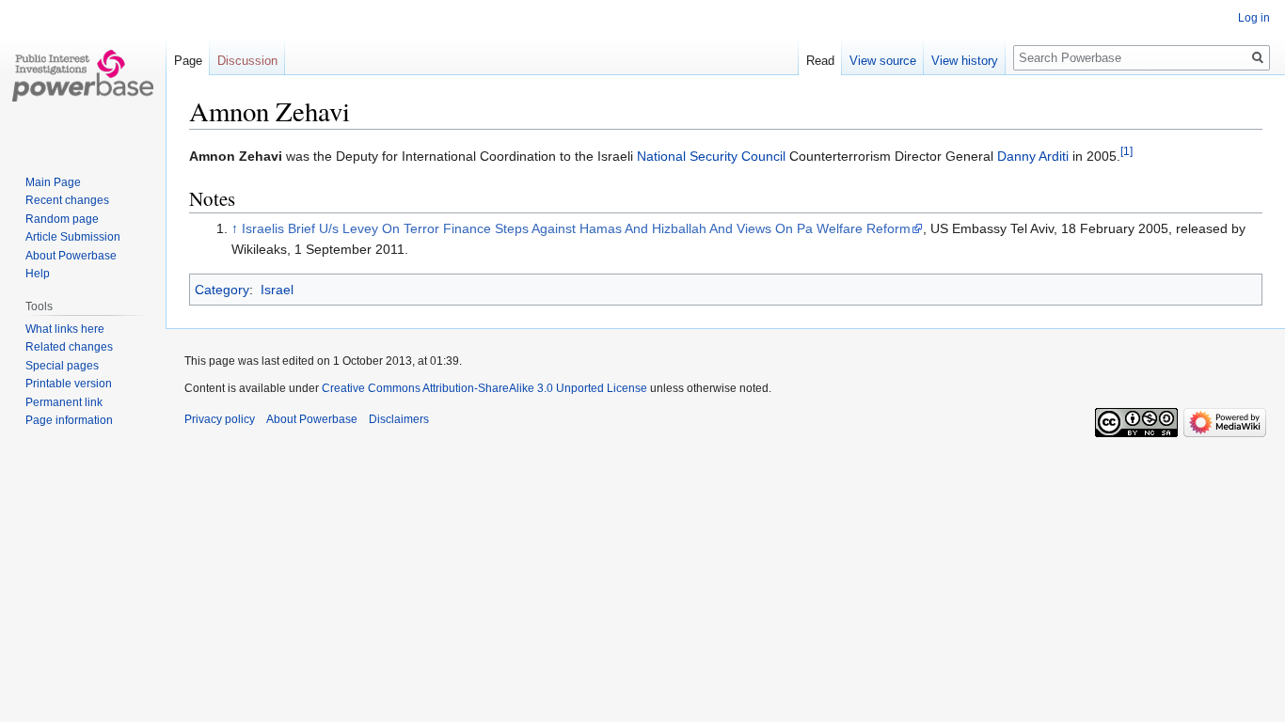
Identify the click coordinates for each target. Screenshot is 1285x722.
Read (820, 61)
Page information (69, 420)
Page (188, 61)
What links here (64, 329)
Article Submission (72, 236)
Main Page (53, 182)
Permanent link (64, 402)
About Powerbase (71, 255)
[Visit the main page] (83, 75)
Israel (277, 289)
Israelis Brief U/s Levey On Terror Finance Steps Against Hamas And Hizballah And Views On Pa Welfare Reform (576, 228)
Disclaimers (399, 419)
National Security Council (711, 156)
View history (964, 61)
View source (882, 61)
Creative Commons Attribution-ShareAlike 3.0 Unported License (484, 388)
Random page (62, 219)
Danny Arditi (1033, 156)
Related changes (69, 346)
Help (37, 273)
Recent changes (67, 200)
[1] (1126, 151)
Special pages (62, 365)
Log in (1254, 17)
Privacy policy (219, 419)
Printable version (68, 383)
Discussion (247, 61)
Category (222, 289)
